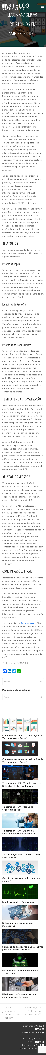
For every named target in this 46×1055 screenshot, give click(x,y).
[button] (42, 7)
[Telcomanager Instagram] (40, 1029)
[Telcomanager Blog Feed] (43, 1032)
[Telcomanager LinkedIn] (38, 1029)
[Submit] (41, 681)
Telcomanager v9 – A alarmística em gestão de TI (32, 1011)
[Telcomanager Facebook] (36, 1029)
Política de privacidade (32, 1048)
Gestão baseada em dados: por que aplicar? (11, 1012)
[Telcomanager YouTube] (43, 1029)
